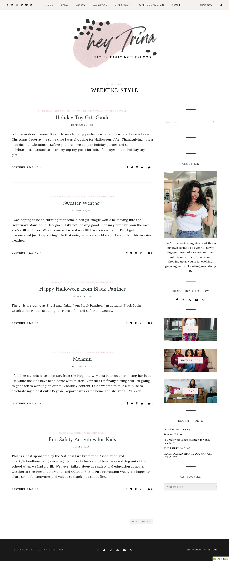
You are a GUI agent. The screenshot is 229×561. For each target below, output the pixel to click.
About (176, 5)
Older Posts (140, 522)
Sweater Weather (82, 203)
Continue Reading (26, 167)
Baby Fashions (60, 196)
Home (49, 5)
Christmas (45, 111)
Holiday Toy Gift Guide (82, 118)
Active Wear (60, 352)
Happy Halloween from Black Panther (82, 289)
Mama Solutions (70, 433)
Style (65, 5)
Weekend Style (116, 111)
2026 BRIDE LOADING (177, 448)
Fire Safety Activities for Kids (82, 440)
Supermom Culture (151, 5)
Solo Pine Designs (206, 550)
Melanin (82, 359)
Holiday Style (93, 111)
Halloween (81, 282)
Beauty (81, 5)
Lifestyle (121, 5)
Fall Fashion (81, 196)
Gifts (76, 111)
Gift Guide (62, 111)
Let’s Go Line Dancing (177, 429)
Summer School (173, 434)
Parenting (100, 5)
